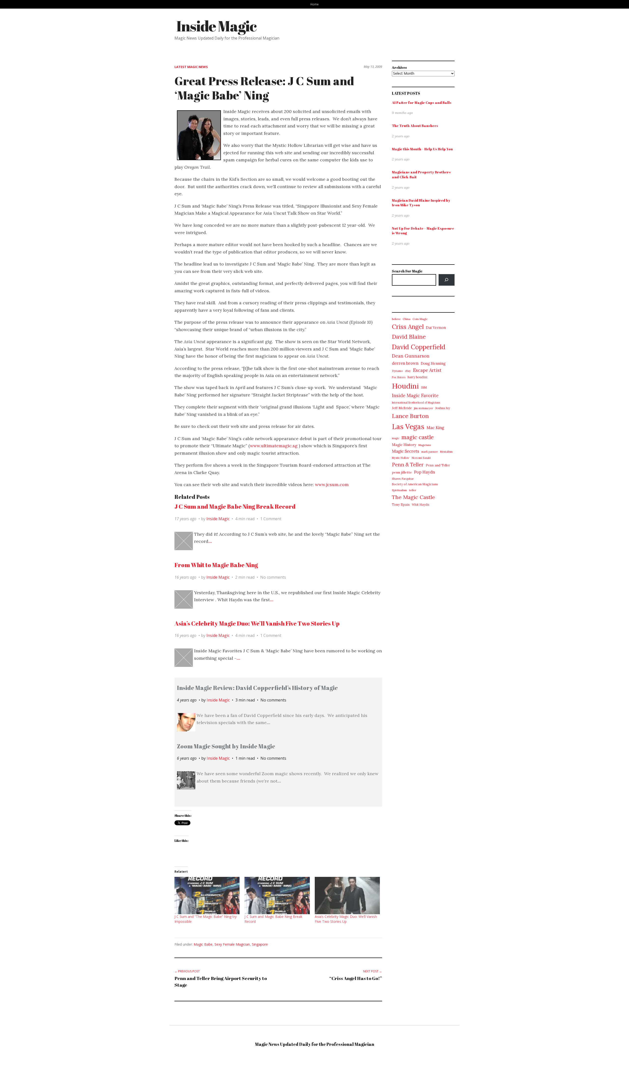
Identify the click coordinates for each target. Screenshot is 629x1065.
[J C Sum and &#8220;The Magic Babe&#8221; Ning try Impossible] (207, 895)
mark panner (429, 451)
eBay (408, 371)
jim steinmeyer (423, 408)
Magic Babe (203, 944)
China (406, 319)
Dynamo (397, 371)
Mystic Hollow (400, 458)
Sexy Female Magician (232, 944)
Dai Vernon (436, 327)
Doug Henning (433, 363)
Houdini (405, 386)
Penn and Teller (438, 465)
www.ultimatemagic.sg (274, 445)
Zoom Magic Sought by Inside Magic (226, 746)
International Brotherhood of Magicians (416, 402)
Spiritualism (399, 490)
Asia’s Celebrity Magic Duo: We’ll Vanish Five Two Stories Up (257, 623)
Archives (399, 67)
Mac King (435, 427)
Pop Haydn (424, 472)
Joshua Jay (442, 408)
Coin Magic (420, 319)
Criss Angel (408, 327)
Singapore (260, 944)
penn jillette (402, 472)
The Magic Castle (413, 497)
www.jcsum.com (331, 484)
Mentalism (446, 451)
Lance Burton (410, 416)
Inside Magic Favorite (415, 395)
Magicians (424, 445)
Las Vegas (408, 426)
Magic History (404, 444)
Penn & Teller (408, 465)
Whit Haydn (420, 504)
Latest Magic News (191, 67)
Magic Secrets (405, 451)
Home (314, 4)
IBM (424, 387)
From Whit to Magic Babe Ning (216, 565)
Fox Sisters (398, 377)
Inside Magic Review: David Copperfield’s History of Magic (257, 688)
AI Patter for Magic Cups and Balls (421, 102)
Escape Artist (427, 370)
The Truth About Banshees (415, 125)
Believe (396, 319)
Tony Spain (401, 505)
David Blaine (409, 336)
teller (412, 490)
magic (395, 438)
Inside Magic (216, 26)
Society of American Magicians (415, 484)
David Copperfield (418, 347)
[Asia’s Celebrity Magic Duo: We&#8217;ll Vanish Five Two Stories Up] (347, 895)
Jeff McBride (402, 408)
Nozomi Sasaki (421, 458)
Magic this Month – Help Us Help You (422, 149)
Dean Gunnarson (410, 356)
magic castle (417, 437)
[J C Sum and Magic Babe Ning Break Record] (277, 895)
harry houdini (417, 377)
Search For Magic (407, 271)
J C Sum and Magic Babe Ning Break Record (235, 506)
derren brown (405, 363)
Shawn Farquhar (403, 478)
